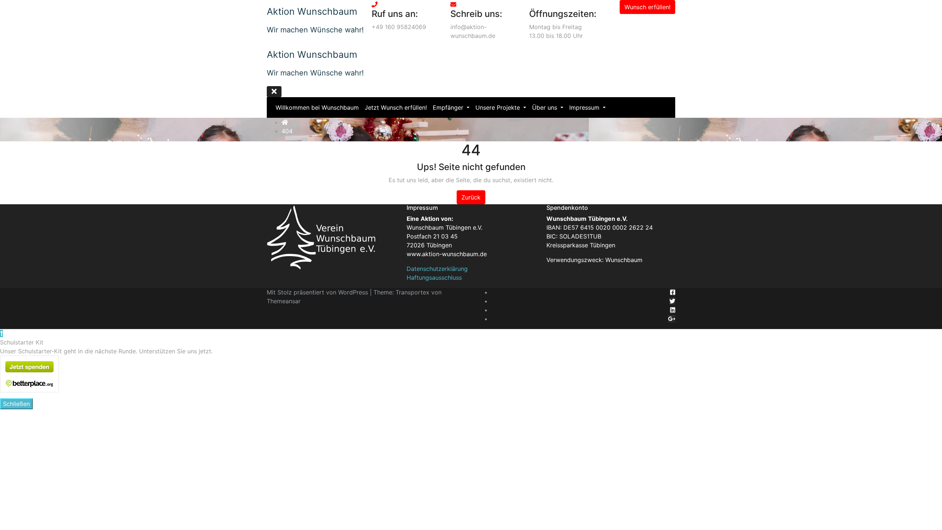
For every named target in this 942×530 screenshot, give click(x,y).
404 (287, 131)
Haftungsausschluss (434, 277)
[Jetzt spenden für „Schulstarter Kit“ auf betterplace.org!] (29, 373)
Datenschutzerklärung (437, 268)
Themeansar (284, 301)
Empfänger (449, 107)
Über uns (545, 107)
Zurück (471, 197)
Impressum (585, 107)
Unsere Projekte (498, 107)
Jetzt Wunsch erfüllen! (396, 107)
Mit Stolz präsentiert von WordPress (318, 292)
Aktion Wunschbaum (312, 11)
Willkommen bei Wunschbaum (317, 107)
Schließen (16, 403)
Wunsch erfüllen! (647, 7)
